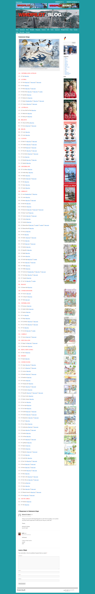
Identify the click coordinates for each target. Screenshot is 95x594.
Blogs (65, 68)
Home (17, 29)
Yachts (52, 29)
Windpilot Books (65, 29)
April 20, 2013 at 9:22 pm (26, 534)
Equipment (57, 29)
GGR (48, 29)
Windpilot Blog (29, 101)
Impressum (19, 2)
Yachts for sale (67, 74)
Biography (38, 29)
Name (19, 570)
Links (17, 32)
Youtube (75, 29)
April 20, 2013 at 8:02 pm (26, 516)
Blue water (22, 32)
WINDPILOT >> (59, 2)
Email (19, 574)
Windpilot (32, 29)
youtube (41, 91)
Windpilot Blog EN (21, 590)
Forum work (67, 72)
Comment (20, 555)
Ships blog (27, 76)
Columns (44, 29)
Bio (65, 59)
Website (19, 578)
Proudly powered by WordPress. (69, 590)
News (27, 29)
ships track (33, 82)
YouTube (66, 69)
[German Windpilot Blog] (65, 40)
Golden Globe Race (68, 73)
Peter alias (66, 61)
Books (66, 71)
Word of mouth (67, 67)
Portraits (28, 32)
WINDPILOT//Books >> (73, 2)
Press (71, 29)
